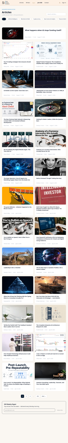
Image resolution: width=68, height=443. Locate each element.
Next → (44, 396)
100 (38, 396)
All (4, 19)
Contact (46, 2)
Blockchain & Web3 (25, 19)
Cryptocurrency (36, 19)
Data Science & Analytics (49, 19)
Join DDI (39, 2)
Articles (21, 2)
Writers (28, 2)
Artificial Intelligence (12, 19)
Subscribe (60, 410)
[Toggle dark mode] (60, 2)
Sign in (64, 2)
